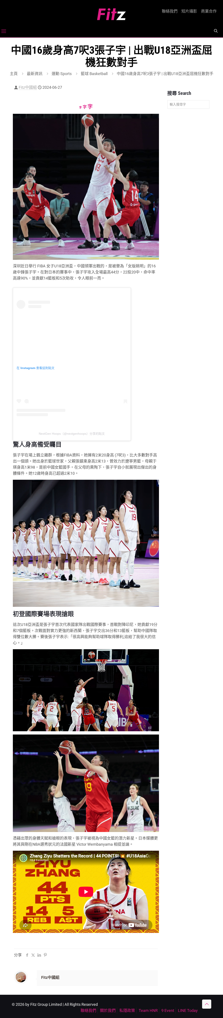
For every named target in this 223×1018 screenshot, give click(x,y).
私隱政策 (127, 1010)
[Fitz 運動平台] (111, 12)
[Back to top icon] (206, 1004)
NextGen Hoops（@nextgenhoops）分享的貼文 (72, 433)
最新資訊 (34, 73)
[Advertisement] (188, 180)
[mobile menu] (3, 31)
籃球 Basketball (94, 73)
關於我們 (108, 1010)
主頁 (14, 73)
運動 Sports (62, 73)
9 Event (167, 1010)
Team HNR (148, 1010)
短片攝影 (189, 11)
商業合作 (209, 11)
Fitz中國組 (28, 87)
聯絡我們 (169, 11)
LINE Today (188, 1010)
